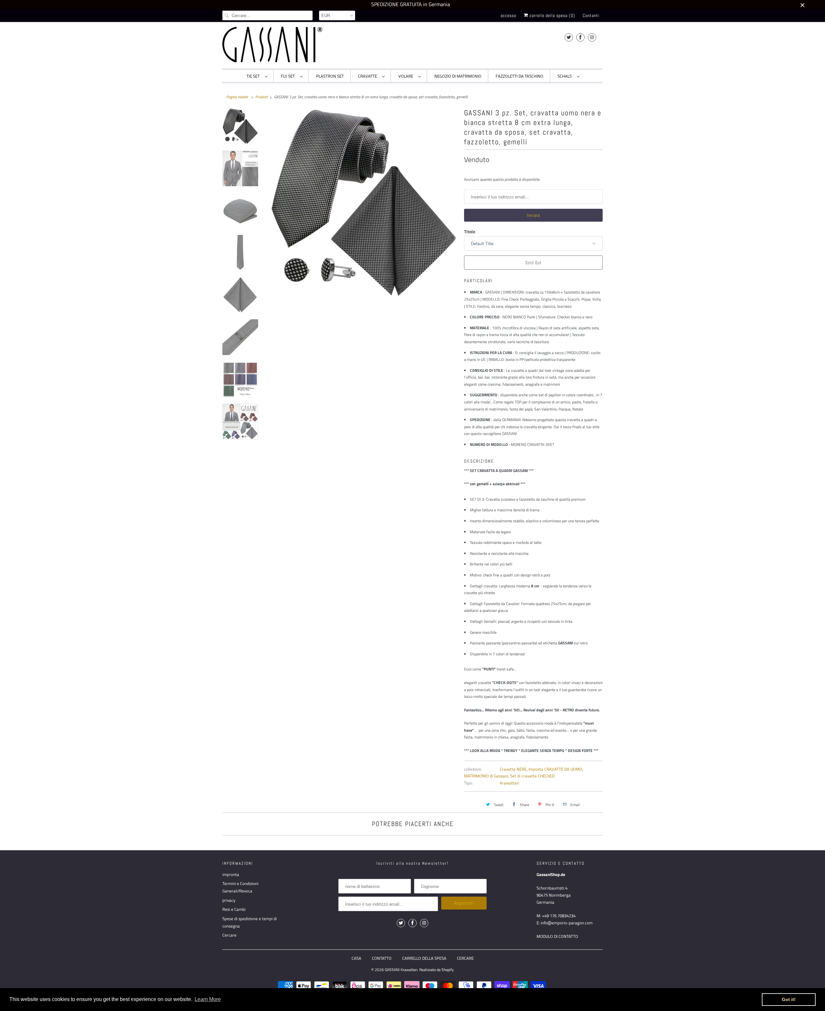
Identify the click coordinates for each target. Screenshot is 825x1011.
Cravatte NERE (513, 769)
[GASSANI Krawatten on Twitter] (569, 37)
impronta (230, 874)
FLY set (289, 76)
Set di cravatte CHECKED (532, 776)
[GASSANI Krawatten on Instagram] (592, 37)
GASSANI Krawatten (401, 970)
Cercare (229, 935)
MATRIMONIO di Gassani (486, 776)
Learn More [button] (208, 999)
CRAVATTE (368, 76)
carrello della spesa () (551, 15)
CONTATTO (382, 958)
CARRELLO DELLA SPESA (424, 958)
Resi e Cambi (234, 909)
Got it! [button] (789, 999)
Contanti (591, 15)
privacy (228, 900)
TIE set (254, 76)
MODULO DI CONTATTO (557, 936)
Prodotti (261, 97)
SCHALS (566, 76)
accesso (508, 15)
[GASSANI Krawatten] (272, 44)
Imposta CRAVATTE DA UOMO (555, 769)
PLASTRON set (330, 76)
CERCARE (465, 958)
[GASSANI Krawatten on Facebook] (580, 37)
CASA (356, 958)
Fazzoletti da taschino (519, 76)
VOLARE (406, 76)
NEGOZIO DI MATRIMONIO (457, 76)
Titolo (469, 231)
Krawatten (509, 783)
